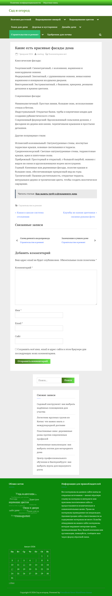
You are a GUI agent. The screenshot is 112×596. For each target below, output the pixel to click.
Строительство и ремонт (25, 34)
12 (24, 564)
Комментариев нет (57, 54)
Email (19, 323)
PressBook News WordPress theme (76, 592)
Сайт (17, 336)
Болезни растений (21, 19)
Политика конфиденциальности (25, 2)
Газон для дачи (19, 26)
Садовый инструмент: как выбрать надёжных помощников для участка (56, 408)
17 (12, 569)
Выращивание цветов (81, 19)
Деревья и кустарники (44, 26)
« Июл (11, 582)
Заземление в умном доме (36, 238)
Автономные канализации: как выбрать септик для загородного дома (55, 448)
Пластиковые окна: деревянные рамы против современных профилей (54, 434)
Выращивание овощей (48, 19)
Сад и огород (19, 10)
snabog (40, 54)
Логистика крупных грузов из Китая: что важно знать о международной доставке (53, 421)
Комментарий (24, 267)
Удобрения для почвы (59, 34)
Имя (18, 310)
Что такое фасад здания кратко (81, 238)
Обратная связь (50, 2)
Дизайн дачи (69, 26)
